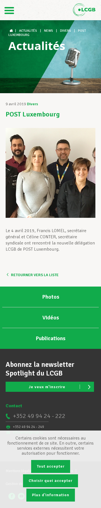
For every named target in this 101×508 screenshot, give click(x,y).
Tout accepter (51, 466)
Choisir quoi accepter (50, 480)
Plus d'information (50, 495)
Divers (32, 104)
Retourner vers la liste (35, 275)
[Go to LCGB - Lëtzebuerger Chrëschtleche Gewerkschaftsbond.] (12, 31)
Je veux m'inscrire (47, 387)
